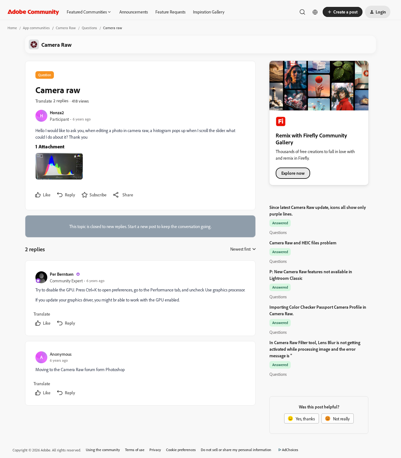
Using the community (103, 449)
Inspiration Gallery (208, 11)
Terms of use (134, 449)
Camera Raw (66, 27)
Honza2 (57, 112)
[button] (342, 12)
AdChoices (290, 449)
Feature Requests (170, 11)
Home (12, 27)
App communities (36, 27)
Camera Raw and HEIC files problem (302, 242)
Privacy (155, 449)
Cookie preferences (181, 449)
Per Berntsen (62, 274)
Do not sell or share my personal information (236, 449)
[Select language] (315, 12)
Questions (89, 27)
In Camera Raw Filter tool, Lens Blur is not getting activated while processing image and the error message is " (314, 349)
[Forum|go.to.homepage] (33, 12)
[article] (140, 299)
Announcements (133, 11)
